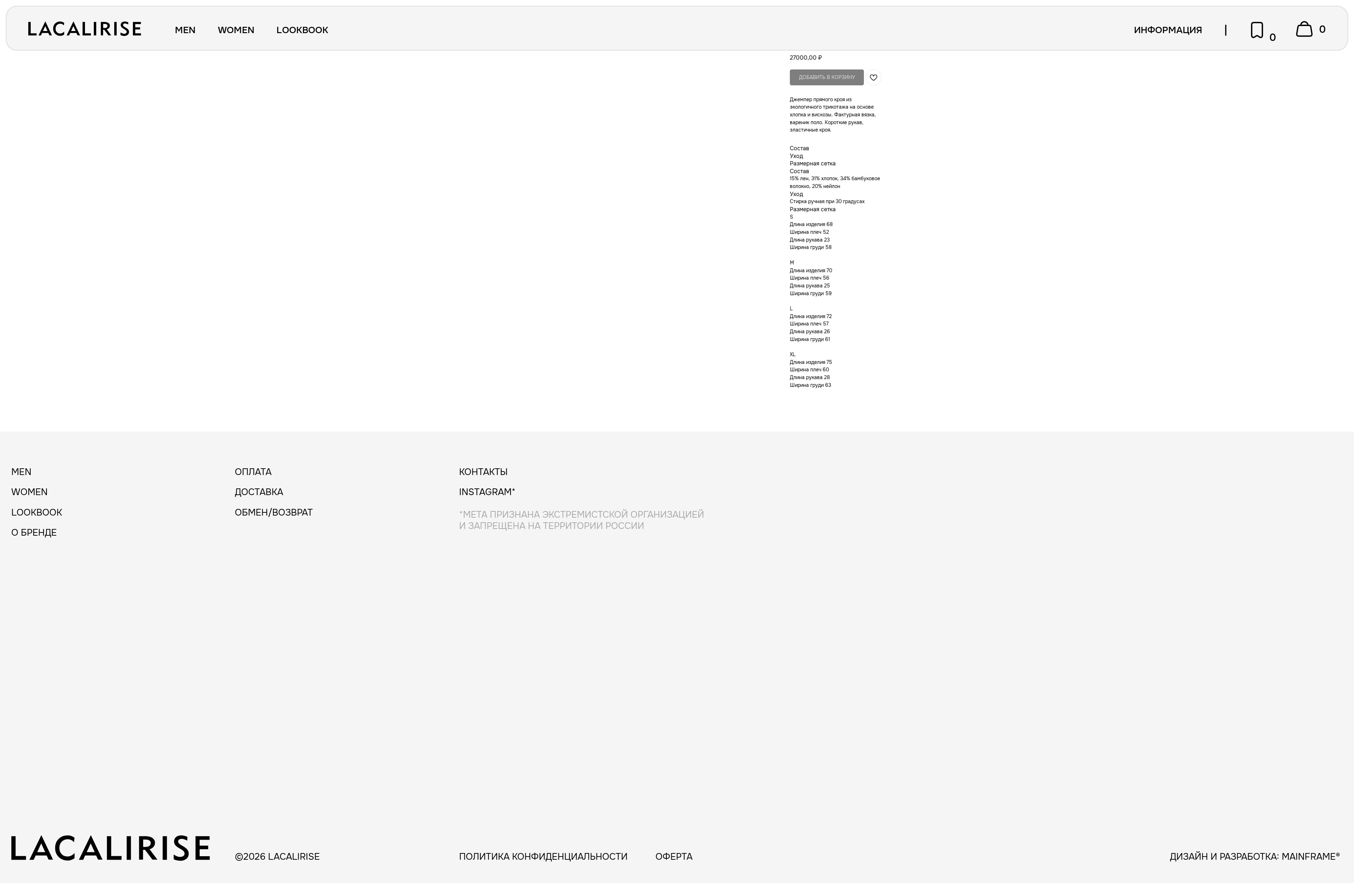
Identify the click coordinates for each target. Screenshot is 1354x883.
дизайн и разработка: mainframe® (1255, 857)
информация (1168, 30)
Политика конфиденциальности (543, 857)
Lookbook (36, 512)
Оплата (253, 472)
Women (29, 492)
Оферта (674, 857)
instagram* (487, 492)
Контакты (483, 472)
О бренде (34, 532)
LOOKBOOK (302, 30)
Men (185, 30)
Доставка (259, 492)
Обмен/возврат (274, 512)
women (236, 30)
